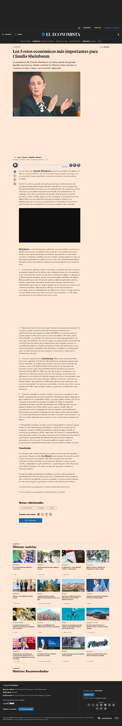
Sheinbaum (24, 249)
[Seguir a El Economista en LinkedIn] (97, 705)
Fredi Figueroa (66, 661)
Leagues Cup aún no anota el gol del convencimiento (73, 654)
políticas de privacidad (101, 698)
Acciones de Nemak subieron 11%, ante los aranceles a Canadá (97, 654)
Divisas (100, 41)
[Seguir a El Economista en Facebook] (89, 705)
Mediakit (14, 692)
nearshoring (47, 358)
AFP (15, 574)
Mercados (89, 651)
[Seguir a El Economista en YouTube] (101, 705)
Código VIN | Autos (92, 622)
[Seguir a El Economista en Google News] (97, 708)
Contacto (48, 695)
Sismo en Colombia (48, 41)
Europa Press (17, 661)
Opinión (64, 622)
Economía (89, 593)
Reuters (40, 574)
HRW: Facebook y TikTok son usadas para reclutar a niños (95, 568)
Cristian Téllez (91, 661)
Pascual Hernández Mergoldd (45, 661)
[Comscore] (105, 718)
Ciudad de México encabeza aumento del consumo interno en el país (48, 597)
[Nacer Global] (8, 703)
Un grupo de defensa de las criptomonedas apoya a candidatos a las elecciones (24, 626)
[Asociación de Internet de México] (117, 718)
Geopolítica (16, 565)
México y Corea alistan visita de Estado (23, 597)
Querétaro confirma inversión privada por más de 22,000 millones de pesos (71, 597)
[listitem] (15, 165)
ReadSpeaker (65, 166)
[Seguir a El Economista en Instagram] (109, 705)
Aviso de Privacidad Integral (35, 695)
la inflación (46, 456)
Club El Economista (40, 689)
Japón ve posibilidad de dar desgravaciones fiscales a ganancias (48, 626)
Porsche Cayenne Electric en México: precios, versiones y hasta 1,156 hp (97, 626)
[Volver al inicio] (38, 685)
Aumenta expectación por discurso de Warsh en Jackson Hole (97, 597)
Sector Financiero (18, 622)
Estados (39, 593)
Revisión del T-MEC (61, 41)
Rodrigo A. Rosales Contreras (45, 603)
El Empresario (29, 689)
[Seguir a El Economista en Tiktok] (105, 708)
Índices (93, 41)
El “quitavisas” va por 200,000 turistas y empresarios (71, 568)
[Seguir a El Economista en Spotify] (105, 705)
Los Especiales (16, 47)
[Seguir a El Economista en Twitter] (93, 705)
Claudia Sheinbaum (42, 171)
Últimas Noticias (25, 41)
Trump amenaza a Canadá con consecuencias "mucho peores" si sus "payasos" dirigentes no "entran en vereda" (24, 656)
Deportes (64, 651)
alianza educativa (75, 41)
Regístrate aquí (89, 694)
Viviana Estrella (67, 603)
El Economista (19, 689)
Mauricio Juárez (91, 632)
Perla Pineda (17, 603)
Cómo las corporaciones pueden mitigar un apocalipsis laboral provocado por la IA (72, 626)
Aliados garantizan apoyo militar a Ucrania (48, 568)
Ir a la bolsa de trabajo (26, 709)
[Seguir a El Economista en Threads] (101, 708)
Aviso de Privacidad (19, 695)
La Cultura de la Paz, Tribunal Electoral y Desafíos (46, 654)
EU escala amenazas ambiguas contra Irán (22, 568)
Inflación (51, 508)
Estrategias (41, 508)
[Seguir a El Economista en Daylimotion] (113, 705)
